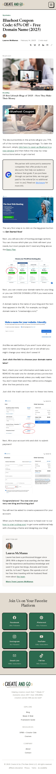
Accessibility (42, 768)
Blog (28, 712)
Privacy (27, 768)
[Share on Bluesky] (35, 45)
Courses (28, 736)
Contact (28, 753)
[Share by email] (47, 45)
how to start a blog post (14, 524)
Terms (34, 768)
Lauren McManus (10, 40)
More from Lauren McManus (19, 581)
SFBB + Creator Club (28, 732)
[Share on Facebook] (39, 45)
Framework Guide (28, 720)
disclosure (40, 182)
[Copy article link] (51, 45)
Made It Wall (28, 716)
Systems (7, 15)
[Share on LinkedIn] (43, 45)
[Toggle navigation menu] (51, 4)
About (28, 749)
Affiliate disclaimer (16, 768)
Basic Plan (11, 249)
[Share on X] (31, 45)
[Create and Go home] (13, 4)
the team (21, 576)
